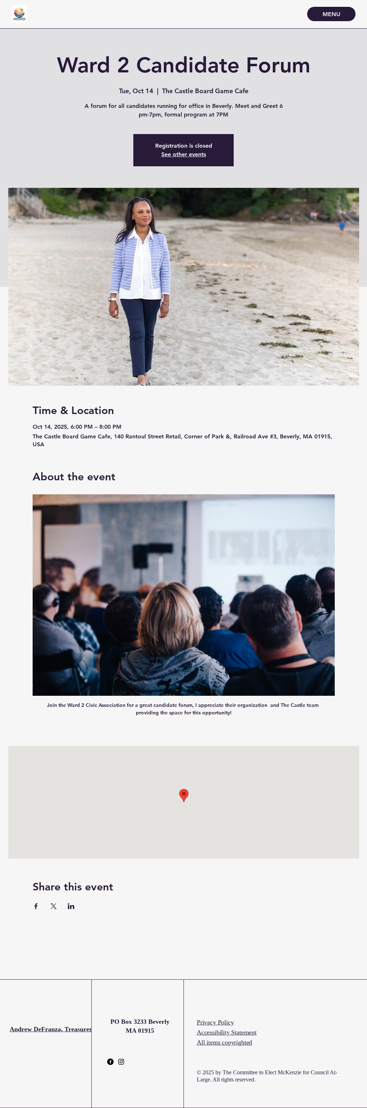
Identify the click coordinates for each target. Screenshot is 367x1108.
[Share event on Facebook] (36, 906)
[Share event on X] (53, 906)
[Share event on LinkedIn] (71, 906)
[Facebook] (110, 1062)
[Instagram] (121, 1062)
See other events (183, 154)
